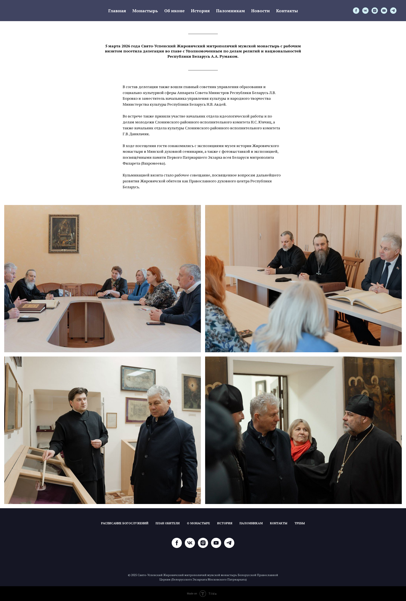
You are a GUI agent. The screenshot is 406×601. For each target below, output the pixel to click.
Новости (260, 11)
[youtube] (384, 10)
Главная (117, 11)
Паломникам (230, 11)
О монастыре (198, 523)
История (200, 11)
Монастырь (145, 11)
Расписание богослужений (124, 523)
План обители (168, 523)
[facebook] (356, 10)
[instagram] (375, 10)
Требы (300, 523)
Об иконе (174, 11)
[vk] (365, 10)
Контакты (287, 11)
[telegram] (393, 10)
